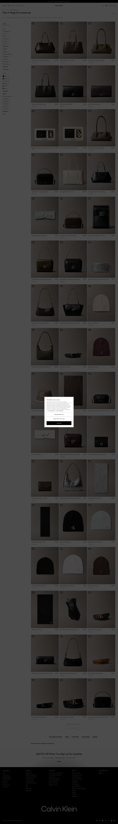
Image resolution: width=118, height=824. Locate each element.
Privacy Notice (60, 410)
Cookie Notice (51, 410)
